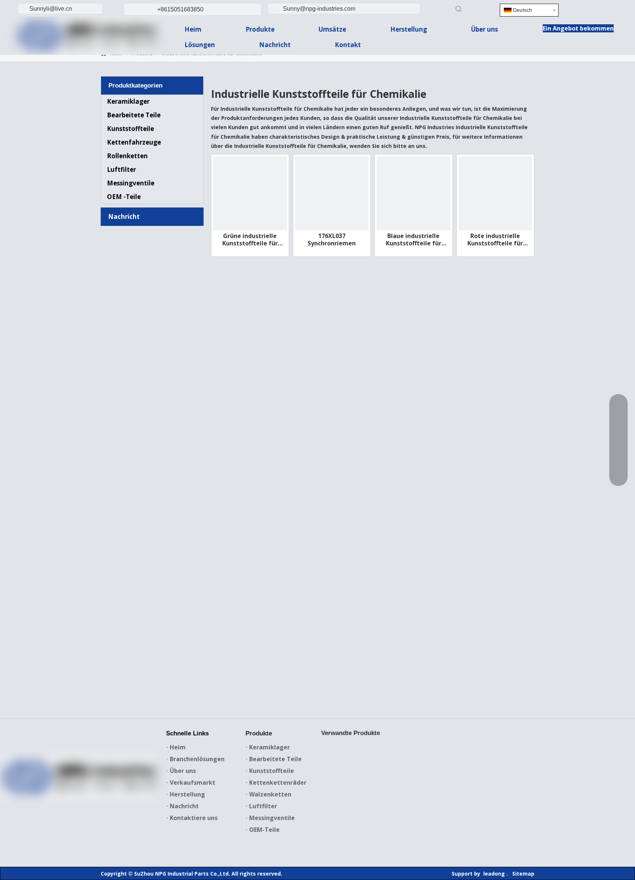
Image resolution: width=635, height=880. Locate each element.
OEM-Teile (264, 830)
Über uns (183, 771)
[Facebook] (48, 804)
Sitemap (523, 873)
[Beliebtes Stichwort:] (458, 8)
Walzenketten (270, 794)
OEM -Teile (124, 196)
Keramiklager (128, 101)
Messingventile (130, 183)
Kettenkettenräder (277, 782)
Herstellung (187, 794)
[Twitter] (79, 804)
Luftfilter (121, 169)
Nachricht (184, 806)
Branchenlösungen (197, 759)
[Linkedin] (592, 8)
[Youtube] (94, 804)
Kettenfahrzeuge (134, 142)
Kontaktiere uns (194, 818)
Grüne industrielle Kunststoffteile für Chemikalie (250, 239)
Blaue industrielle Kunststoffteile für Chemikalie (413, 239)
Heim (178, 747)
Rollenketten (127, 156)
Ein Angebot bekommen (578, 28)
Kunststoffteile (130, 128)
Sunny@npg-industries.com (319, 9)
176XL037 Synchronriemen (332, 239)
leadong (494, 873)
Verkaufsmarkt (192, 782)
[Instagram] (109, 804)
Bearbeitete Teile (134, 115)
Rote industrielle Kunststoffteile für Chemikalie (495, 239)
